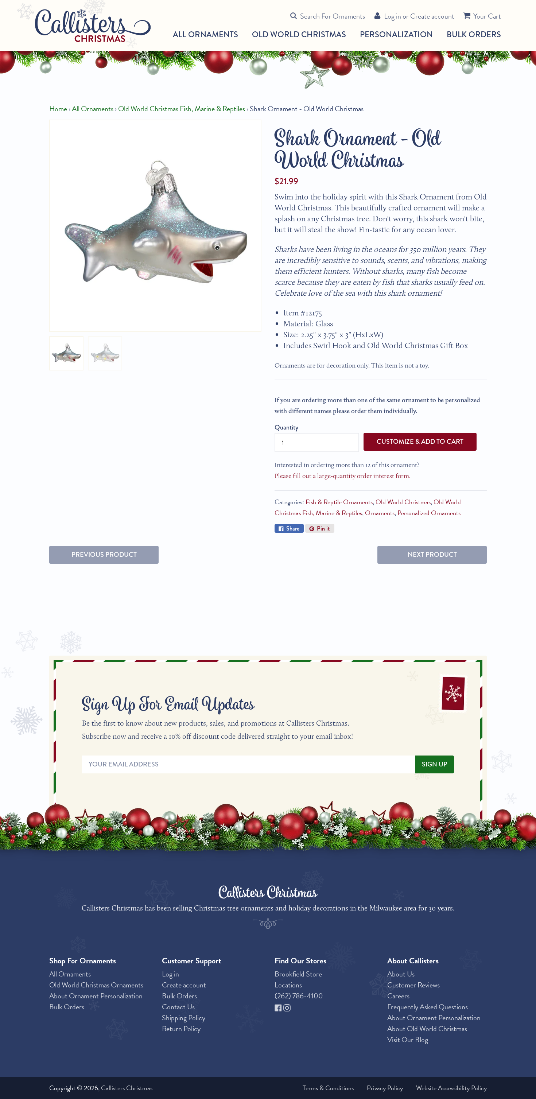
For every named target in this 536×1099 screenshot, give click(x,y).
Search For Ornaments (332, 16)
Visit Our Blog (407, 1039)
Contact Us (178, 1006)
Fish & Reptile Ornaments (339, 502)
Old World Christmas (299, 34)
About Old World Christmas (427, 1028)
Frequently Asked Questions (427, 1006)
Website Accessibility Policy (451, 1088)
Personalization (396, 34)
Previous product (104, 554)
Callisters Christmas (126, 1088)
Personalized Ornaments (429, 513)
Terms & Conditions (328, 1088)
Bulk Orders (474, 34)
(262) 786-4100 (299, 995)
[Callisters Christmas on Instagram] (287, 1006)
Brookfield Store (298, 973)
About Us (401, 973)
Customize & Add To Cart (420, 441)
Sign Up (434, 764)
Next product (432, 554)
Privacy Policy (385, 1088)
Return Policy (181, 1028)
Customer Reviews (413, 984)
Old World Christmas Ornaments (96, 984)
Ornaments (380, 513)
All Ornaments (205, 34)
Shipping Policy (183, 1017)
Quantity (286, 427)
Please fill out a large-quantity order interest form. (343, 476)
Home (58, 108)
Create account (432, 16)
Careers (398, 995)
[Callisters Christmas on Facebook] (279, 1006)
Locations (288, 984)
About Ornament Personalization (96, 995)
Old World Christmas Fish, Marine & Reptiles (181, 108)
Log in (392, 16)
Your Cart (487, 16)
